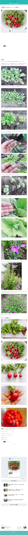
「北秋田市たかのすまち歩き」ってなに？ (7, 433)
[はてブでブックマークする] (15, 31)
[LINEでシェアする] (18, 31)
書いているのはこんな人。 (5, 431)
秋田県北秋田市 (10, 3)
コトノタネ (5, 439)
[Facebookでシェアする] (13, 31)
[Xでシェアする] (10, 31)
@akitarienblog (5, 437)
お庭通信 (26, 478)
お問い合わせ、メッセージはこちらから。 (7, 435)
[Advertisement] (14, 40)
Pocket (8, 441)
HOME (14, 532)
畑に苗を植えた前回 (3, 61)
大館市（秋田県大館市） (16, 3)
